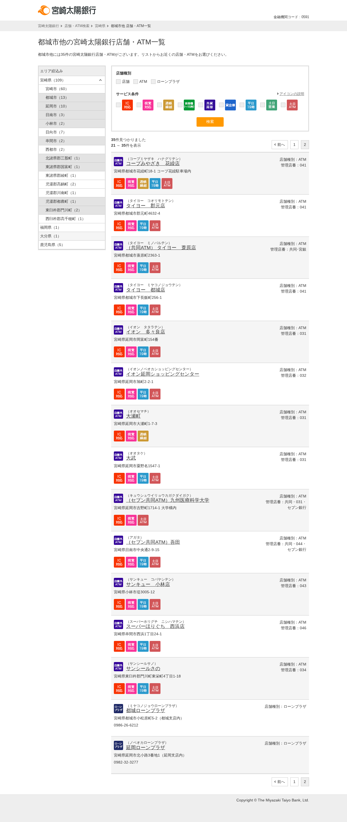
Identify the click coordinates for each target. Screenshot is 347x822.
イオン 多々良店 (145, 332)
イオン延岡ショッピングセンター (162, 374)
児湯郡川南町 (62, 193)
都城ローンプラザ (145, 710)
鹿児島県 (52, 245)
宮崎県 (100, 26)
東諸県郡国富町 (64, 167)
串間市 (56, 141)
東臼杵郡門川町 (64, 210)
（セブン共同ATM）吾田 (153, 542)
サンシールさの (143, 668)
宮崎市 (57, 89)
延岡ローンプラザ (145, 747)
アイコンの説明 (291, 94)
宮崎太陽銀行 (48, 26)
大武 (131, 458)
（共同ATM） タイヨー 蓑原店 (161, 247)
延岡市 (57, 106)
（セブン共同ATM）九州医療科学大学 (167, 500)
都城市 (57, 97)
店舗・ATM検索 (77, 26)
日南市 (56, 115)
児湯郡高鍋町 (62, 184)
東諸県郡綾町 (62, 175)
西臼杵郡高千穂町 (66, 219)
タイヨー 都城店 (145, 290)
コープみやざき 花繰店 (153, 163)
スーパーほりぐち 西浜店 (155, 626)
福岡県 (50, 227)
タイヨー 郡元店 (145, 205)
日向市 (56, 132)
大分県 (50, 236)
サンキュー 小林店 (148, 584)
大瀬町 (133, 416)
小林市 (56, 123)
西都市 (56, 149)
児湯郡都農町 (62, 201)
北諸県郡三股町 (64, 158)
